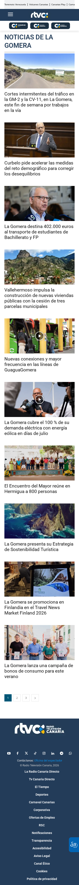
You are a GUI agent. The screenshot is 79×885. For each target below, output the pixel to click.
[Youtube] (8, 753)
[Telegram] (61, 753)
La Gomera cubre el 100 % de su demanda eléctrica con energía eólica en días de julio (36, 428)
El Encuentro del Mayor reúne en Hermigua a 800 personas (37, 488)
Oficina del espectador (48, 760)
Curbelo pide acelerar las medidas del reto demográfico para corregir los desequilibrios (39, 168)
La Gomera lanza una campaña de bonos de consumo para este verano (38, 671)
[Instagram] (44, 753)
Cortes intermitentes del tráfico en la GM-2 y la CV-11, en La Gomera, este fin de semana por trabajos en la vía (39, 102)
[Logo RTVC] (39, 15)
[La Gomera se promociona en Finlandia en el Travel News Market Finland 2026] (39, 579)
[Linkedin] (52, 753)
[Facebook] (17, 753)
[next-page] (35, 697)
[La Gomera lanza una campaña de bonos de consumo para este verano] (39, 642)
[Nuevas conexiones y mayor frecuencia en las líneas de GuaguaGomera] (39, 335)
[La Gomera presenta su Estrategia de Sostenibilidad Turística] (39, 521)
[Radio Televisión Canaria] (39, 728)
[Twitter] (26, 753)
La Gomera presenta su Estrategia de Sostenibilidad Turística (38, 546)
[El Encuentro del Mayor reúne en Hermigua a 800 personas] (39, 462)
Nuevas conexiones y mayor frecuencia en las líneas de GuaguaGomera (32, 364)
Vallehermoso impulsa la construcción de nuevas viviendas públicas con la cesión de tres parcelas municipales (39, 298)
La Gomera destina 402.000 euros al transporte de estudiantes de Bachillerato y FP (39, 232)
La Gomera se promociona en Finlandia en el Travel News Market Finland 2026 (34, 607)
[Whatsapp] (70, 753)
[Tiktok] (35, 753)
